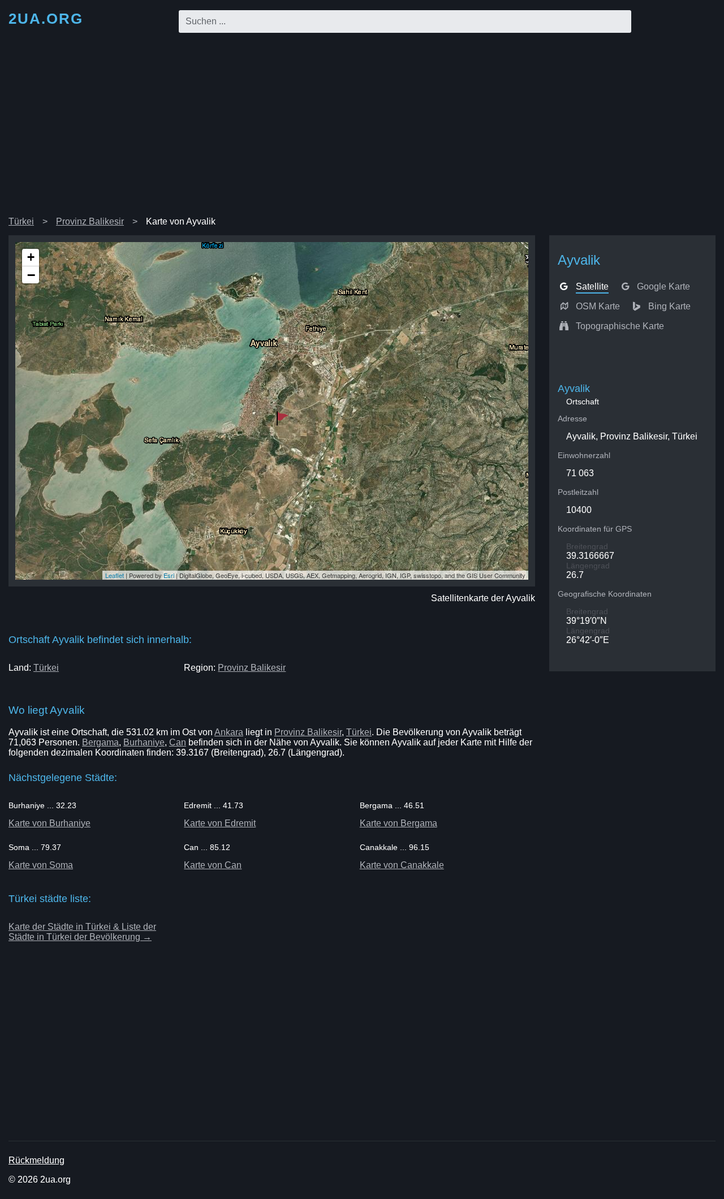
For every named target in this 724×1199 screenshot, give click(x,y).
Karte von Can (213, 865)
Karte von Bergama (398, 823)
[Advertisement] (362, 127)
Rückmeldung (36, 1160)
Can (177, 742)
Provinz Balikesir (90, 221)
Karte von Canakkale (402, 865)
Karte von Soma (40, 865)
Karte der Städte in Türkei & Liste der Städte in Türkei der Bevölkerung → (82, 932)
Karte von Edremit (220, 823)
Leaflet (114, 575)
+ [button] (31, 257)
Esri (168, 575)
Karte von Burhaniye (49, 823)
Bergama (100, 742)
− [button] (31, 275)
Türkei (21, 221)
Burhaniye (144, 742)
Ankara (228, 732)
